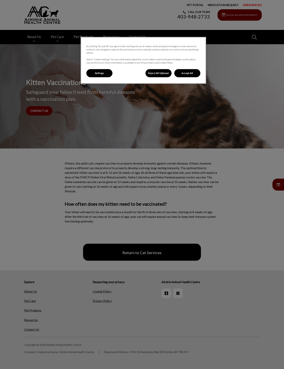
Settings (99, 73)
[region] (143, 60)
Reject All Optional (158, 73)
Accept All (187, 73)
